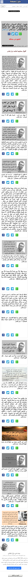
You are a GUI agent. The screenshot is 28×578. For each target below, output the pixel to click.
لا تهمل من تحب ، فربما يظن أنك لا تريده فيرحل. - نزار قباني (14, 116)
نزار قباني (5, 29)
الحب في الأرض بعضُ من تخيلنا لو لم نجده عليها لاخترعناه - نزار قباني (14, 443)
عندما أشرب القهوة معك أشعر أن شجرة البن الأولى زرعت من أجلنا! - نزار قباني (14, 470)
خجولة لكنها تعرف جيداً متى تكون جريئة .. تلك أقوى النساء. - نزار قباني (14, 357)
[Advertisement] (14, 16)
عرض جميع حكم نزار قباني (14, 568)
